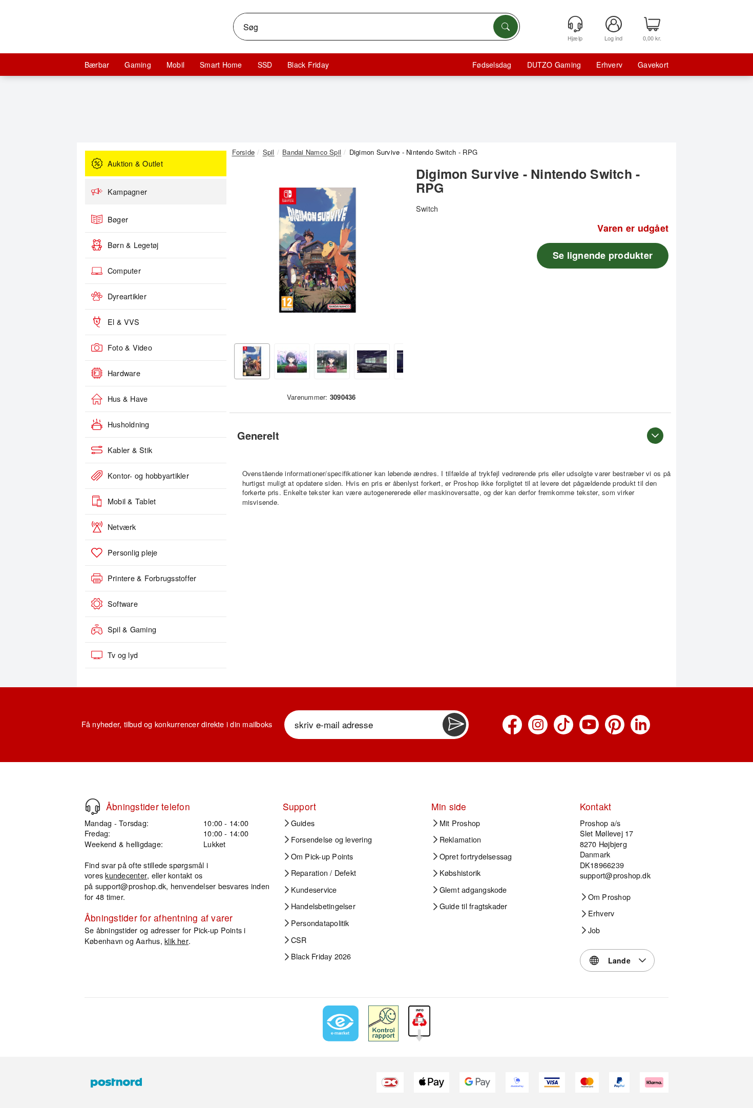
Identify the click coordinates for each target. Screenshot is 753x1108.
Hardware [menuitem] (124, 373)
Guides (303, 823)
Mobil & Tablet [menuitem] (132, 501)
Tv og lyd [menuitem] (123, 655)
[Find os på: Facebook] (512, 724)
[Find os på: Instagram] (538, 724)
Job (594, 930)
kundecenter (126, 875)
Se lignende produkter (603, 255)
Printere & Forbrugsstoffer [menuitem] (152, 578)
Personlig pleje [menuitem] (133, 552)
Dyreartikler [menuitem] (127, 296)
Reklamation (461, 839)
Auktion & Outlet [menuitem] (135, 163)
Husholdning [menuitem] (129, 424)
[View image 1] (252, 361)
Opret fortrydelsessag (476, 856)
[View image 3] (332, 361)
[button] (318, 250)
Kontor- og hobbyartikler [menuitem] (148, 475)
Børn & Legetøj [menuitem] (133, 245)
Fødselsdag (491, 64)
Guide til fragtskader (474, 906)
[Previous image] (247, 252)
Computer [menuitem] (124, 270)
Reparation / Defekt (324, 873)
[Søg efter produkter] (505, 26)
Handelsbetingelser (323, 906)
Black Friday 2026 (321, 956)
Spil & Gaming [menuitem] (132, 629)
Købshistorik (460, 873)
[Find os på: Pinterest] (615, 724)
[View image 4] (372, 361)
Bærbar (97, 64)
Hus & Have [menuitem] (128, 399)
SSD (265, 64)
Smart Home (221, 64)
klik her (176, 940)
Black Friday (308, 64)
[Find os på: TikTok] (563, 724)
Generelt (258, 435)
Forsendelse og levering (331, 839)
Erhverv (609, 64)
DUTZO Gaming (554, 64)
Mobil (175, 64)
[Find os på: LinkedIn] (640, 724)
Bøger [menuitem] (118, 219)
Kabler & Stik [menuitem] (130, 450)
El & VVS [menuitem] (123, 322)
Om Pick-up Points (322, 856)
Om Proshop (609, 897)
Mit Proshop (460, 823)
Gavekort (653, 64)
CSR (299, 940)
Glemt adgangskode (473, 890)
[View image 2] (292, 361)
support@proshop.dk (130, 885)
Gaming (137, 64)
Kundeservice (314, 890)
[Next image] (388, 252)
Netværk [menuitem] (122, 527)
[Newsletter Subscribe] (454, 724)
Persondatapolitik (320, 923)
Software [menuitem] (123, 604)
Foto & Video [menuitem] (130, 347)
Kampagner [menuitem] (127, 192)
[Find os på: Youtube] (589, 724)
